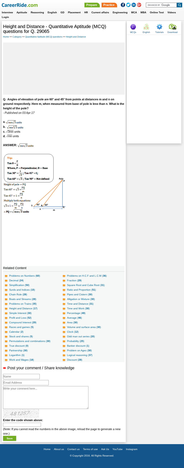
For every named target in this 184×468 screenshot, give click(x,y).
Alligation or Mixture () (81, 299)
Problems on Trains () (23, 303)
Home (6, 37)
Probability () (75, 341)
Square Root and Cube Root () (86, 285)
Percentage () (76, 313)
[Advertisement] (64, 68)
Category (17, 37)
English (52, 12)
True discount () (19, 345)
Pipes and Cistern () (80, 294)
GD (62, 12)
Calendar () (16, 331)
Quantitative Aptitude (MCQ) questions (43, 37)
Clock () (73, 331)
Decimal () (16, 280)
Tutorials (159, 32)
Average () (74, 317)
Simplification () (19, 285)
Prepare (91, 4)
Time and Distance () (80, 303)
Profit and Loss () (20, 317)
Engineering (120, 12)
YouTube (117, 449)
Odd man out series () (81, 336)
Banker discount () (78, 345)
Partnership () (18, 350)
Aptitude (22, 12)
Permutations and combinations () (29, 341)
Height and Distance (76, 37)
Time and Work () (78, 308)
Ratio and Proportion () (81, 289)
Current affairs (100, 12)
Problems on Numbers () (24, 275)
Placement (74, 12)
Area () (72, 322)
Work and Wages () (21, 359)
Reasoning (37, 12)
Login (5, 17)
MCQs (133, 32)
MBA (143, 12)
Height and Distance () (23, 308)
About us (59, 449)
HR (86, 12)
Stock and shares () (21, 336)
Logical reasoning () (80, 355)
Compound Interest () (22, 322)
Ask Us (105, 449)
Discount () (74, 359)
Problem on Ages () (79, 350)
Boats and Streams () (22, 299)
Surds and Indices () (22, 289)
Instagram (131, 449)
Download (172, 32)
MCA (134, 12)
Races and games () (21, 327)
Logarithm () (17, 355)
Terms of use (90, 449)
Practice (108, 4)
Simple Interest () (20, 313)
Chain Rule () (18, 294)
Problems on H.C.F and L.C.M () (87, 275)
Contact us (73, 449)
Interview (7, 12)
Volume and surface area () (84, 327)
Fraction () (74, 280)
